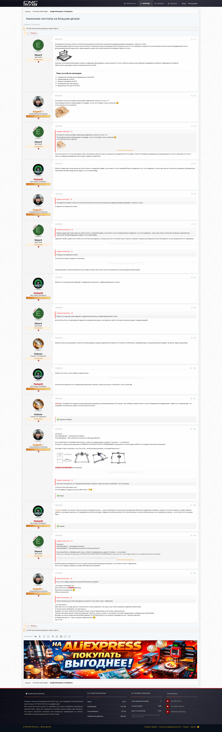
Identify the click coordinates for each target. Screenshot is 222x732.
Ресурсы (173, 3)
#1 (195, 39)
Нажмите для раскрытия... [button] (125, 150)
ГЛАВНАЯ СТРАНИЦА (178, 712)
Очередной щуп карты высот (68, 83)
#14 (194, 535)
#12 (194, 429)
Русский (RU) (46, 727)
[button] (137, 3)
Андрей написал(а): (63, 131)
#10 (194, 368)
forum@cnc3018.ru (177, 706)
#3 (195, 126)
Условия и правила (150, 727)
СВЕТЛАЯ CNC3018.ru (31, 727)
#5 (195, 194)
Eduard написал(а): (63, 199)
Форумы (146, 3)
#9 (195, 338)
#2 (195, 96)
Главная (193, 727)
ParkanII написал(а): (64, 230)
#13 (194, 505)
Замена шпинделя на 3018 (67, 81)
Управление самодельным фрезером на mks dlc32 (76, 77)
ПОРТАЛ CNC (131, 3)
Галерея (160, 3)
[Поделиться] (191, 39)
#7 (195, 277)
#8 (195, 308)
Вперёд (33, 33)
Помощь (186, 727)
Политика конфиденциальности (170, 727)
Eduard (27, 25)
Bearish (123, 716)
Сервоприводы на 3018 (66, 79)
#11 (194, 399)
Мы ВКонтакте (176, 701)
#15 (194, 573)
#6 (195, 224)
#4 (195, 164)
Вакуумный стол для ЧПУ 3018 (69, 86)
